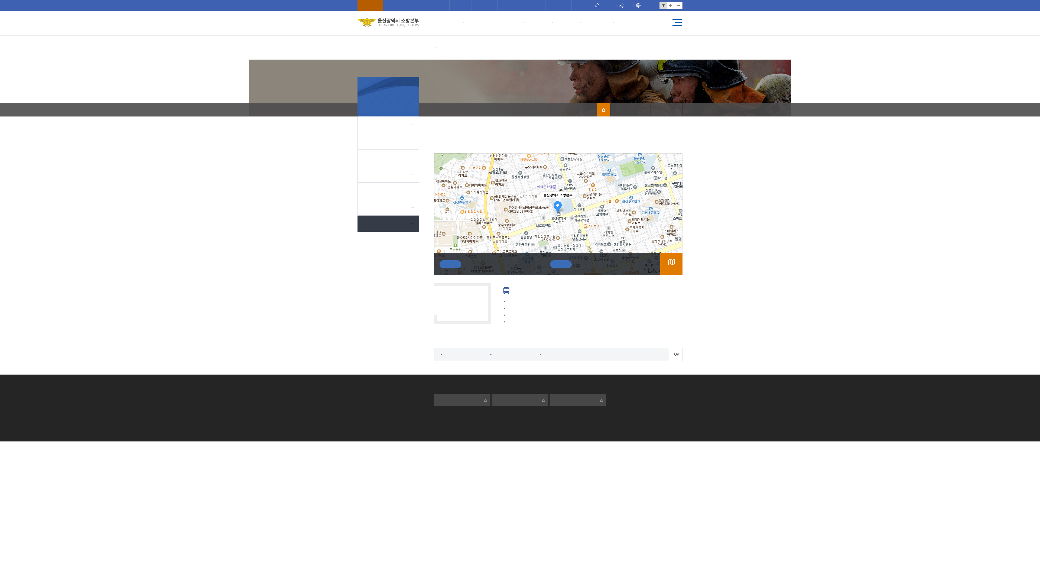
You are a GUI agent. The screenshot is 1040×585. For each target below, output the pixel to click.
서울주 (510, 5)
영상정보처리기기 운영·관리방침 (481, 381)
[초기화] (675, 223)
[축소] (675, 213)
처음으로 (608, 5)
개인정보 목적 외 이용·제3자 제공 (639, 381)
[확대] (675, 204)
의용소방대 (596, 23)
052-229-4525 (586, 264)
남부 (416, 5)
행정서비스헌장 (387, 381)
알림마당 (538, 23)
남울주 (484, 5)
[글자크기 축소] (678, 5)
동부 (438, 5)
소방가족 (627, 23)
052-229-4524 (510, 423)
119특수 (559, 5)
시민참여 (449, 23)
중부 (394, 5)
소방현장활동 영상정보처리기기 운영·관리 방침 (559, 381)
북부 (460, 5)
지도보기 (671, 269)
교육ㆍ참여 (479, 23)
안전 (534, 5)
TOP (675, 354)
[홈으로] (603, 109)
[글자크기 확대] (671, 5)
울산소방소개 (453, 47)
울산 (370, 5)
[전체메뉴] (677, 22)
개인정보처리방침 (427, 381)
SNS (628, 5)
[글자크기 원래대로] (663, 5)
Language (649, 5)
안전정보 (566, 23)
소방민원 (509, 23)
